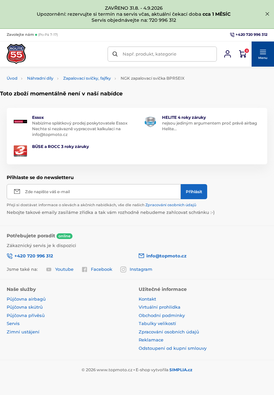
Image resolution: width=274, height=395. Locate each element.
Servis (13, 323)
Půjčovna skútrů (25, 307)
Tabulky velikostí (157, 323)
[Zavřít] (267, 14)
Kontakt (147, 299)
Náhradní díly (40, 78)
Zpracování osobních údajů (170, 205)
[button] (262, 54)
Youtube (64, 269)
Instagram (141, 269)
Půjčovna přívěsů (26, 315)
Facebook (101, 269)
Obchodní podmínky (162, 315)
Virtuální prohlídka (159, 307)
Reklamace (151, 339)
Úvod (12, 78)
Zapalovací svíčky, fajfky (87, 78)
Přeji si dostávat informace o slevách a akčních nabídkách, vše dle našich (101, 205)
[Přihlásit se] (227, 54)
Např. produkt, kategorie (149, 54)
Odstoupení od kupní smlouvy (173, 348)
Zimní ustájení (23, 331)
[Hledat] (115, 54)
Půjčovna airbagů (26, 299)
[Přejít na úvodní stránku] (16, 54)
